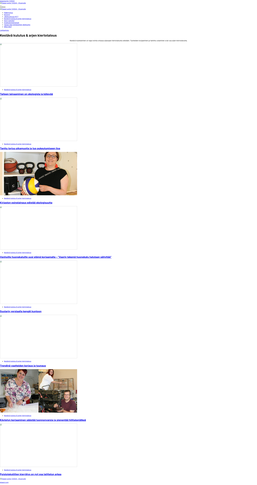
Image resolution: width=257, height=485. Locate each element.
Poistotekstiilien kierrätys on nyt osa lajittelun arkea (30, 474)
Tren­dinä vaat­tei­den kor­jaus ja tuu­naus (23, 365)
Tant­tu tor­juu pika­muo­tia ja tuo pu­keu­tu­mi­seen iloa (30, 148)
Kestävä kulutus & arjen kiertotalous (17, 90)
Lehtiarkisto (4, 30)
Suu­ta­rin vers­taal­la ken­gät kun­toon (20, 311)
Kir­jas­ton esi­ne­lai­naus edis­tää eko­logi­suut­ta (26, 202)
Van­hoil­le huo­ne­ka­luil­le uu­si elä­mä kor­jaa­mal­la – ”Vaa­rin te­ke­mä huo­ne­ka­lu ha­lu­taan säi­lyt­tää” (56, 257)
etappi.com (4, 482)
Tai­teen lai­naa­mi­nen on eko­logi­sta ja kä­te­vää (26, 94)
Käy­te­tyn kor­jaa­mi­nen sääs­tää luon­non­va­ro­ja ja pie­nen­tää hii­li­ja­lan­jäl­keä (43, 420)
